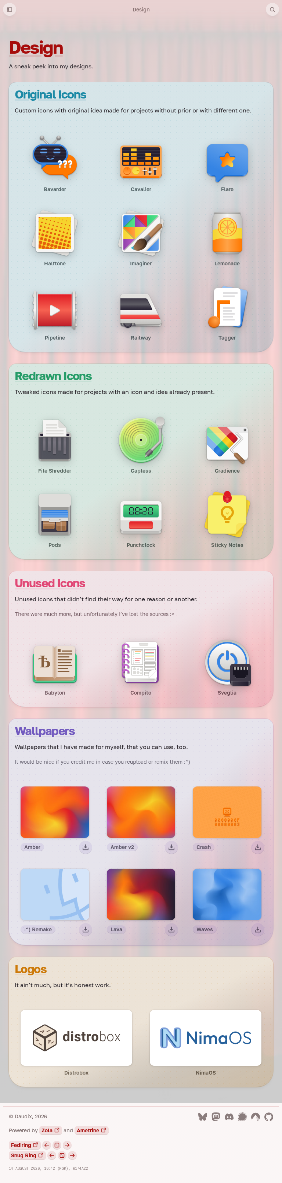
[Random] (57, 1145)
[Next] (67, 1145)
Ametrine (88, 1130)
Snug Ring (23, 1155)
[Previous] (46, 1145)
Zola (47, 1130)
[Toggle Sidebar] (9, 9)
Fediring (21, 1145)
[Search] (272, 9)
